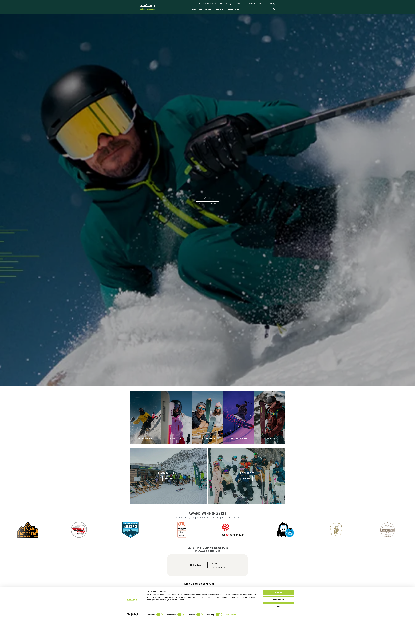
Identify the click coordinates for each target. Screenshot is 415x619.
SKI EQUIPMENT (205, 9)
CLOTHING (220, 9)
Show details (231, 615)
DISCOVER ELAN (234, 9)
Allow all (278, 592)
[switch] (180, 614)
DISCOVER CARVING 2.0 (207, 204)
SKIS (194, 9)
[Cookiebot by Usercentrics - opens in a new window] (132, 614)
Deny (278, 606)
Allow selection (278, 599)
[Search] (274, 9)
